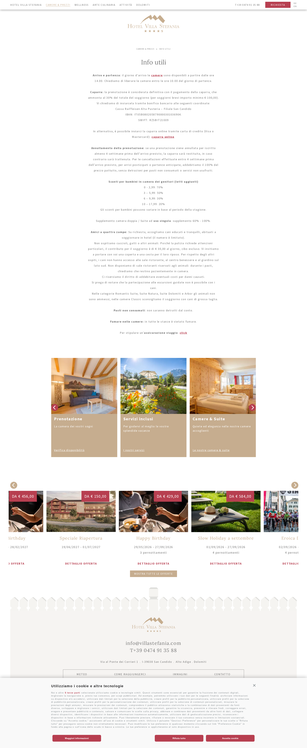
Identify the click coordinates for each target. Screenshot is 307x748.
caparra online (163, 137)
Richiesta (278, 4)
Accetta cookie (230, 738)
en (295, 6)
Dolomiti (143, 4)
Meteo (82, 674)
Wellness (82, 4)
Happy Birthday (153, 538)
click (183, 333)
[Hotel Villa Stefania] (153, 24)
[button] (254, 685)
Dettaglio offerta (153, 563)
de (295, 3)
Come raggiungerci (130, 674)
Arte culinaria (104, 4)
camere (157, 75)
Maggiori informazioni (77, 738)
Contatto (222, 674)
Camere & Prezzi (58, 4)
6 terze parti (72, 693)
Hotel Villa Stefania (26, 4)
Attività (126, 4)
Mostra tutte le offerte (153, 573)
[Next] (252, 407)
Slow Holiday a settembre (226, 538)
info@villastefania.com (153, 643)
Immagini (180, 674)
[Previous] (54, 407)
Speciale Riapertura (81, 538)
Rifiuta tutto (179, 738)
